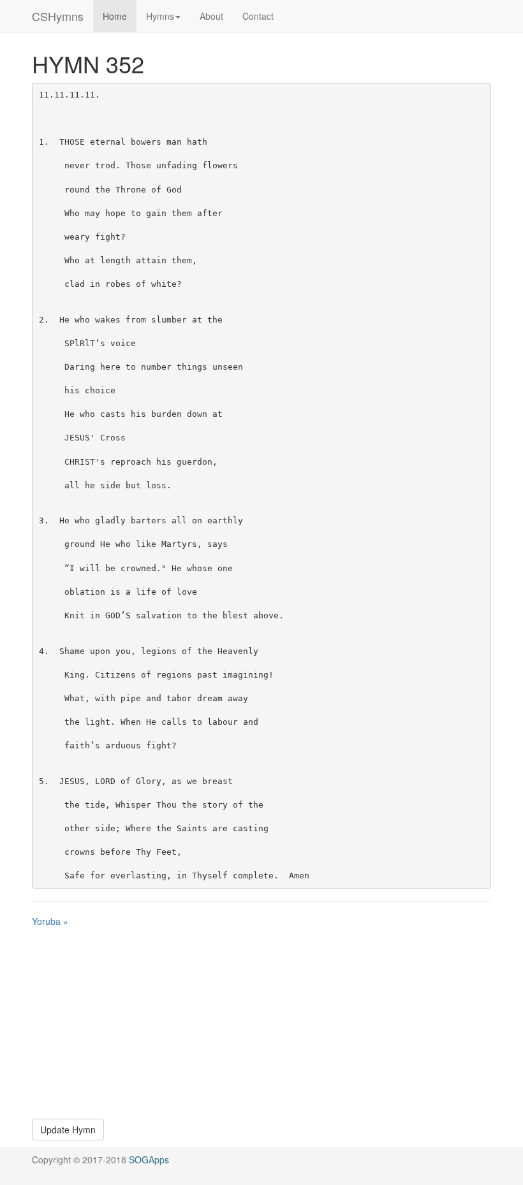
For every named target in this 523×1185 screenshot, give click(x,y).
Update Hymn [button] (68, 1129)
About (211, 16)
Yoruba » (50, 921)
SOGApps (149, 1159)
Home (115, 16)
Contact (258, 16)
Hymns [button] (160, 16)
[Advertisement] (261, 1023)
